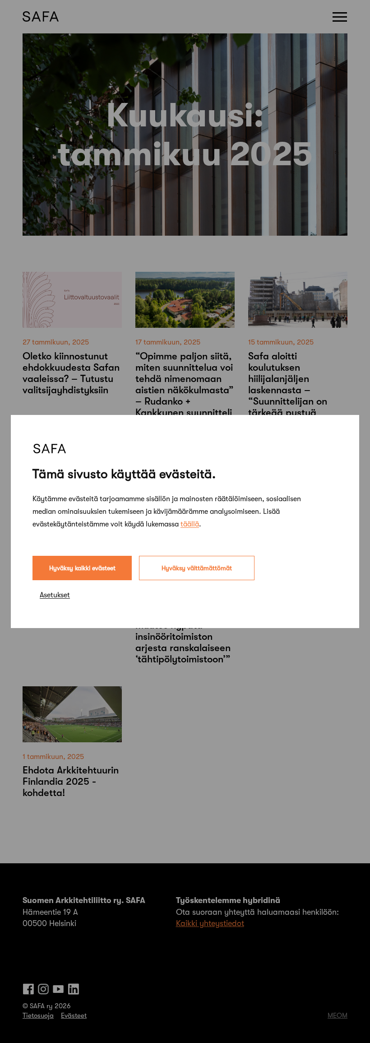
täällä (189, 524)
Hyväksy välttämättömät (197, 568)
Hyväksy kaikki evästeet (82, 568)
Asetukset (55, 595)
